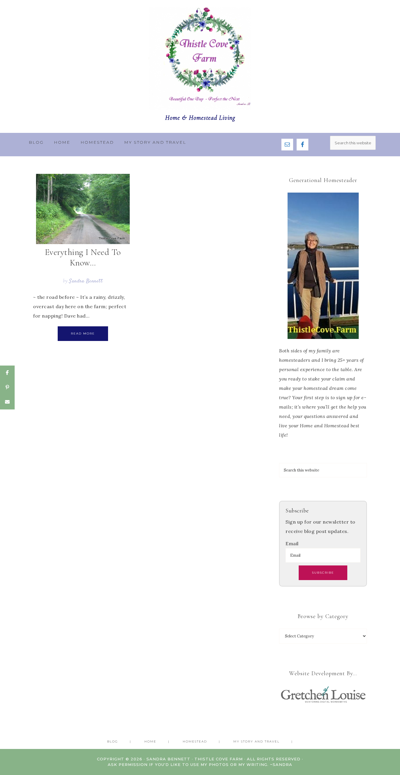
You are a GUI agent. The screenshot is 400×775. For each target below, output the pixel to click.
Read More (83, 333)
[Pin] (7, 387)
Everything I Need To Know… (83, 257)
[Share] (7, 373)
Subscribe (323, 573)
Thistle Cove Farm (200, 58)
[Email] (7, 402)
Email (292, 543)
